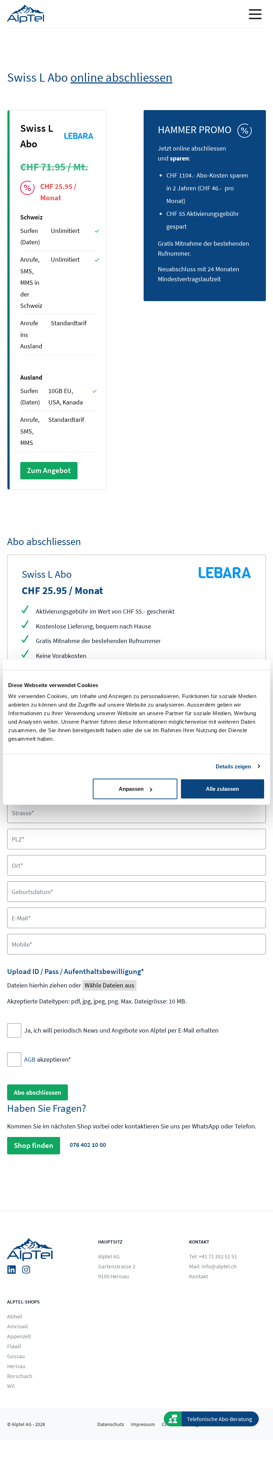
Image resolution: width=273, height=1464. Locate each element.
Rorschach (19, 1375)
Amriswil (17, 1326)
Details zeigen (233, 766)
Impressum (143, 1424)
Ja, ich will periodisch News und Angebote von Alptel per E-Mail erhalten (121, 1030)
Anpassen (131, 789)
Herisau (16, 1366)
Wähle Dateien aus (109, 985)
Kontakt (198, 1276)
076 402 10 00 (88, 1145)
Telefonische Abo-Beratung (219, 1418)
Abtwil (14, 1316)
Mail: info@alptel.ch (213, 1266)
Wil (11, 1385)
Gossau (16, 1356)
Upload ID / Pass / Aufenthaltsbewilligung (75, 971)
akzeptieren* (47, 1059)
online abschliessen (121, 77)
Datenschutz (110, 1424)
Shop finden (33, 1145)
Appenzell (19, 1336)
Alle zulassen (222, 789)
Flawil (14, 1346)
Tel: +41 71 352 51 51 (213, 1256)
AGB (30, 1059)
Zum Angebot (49, 470)
